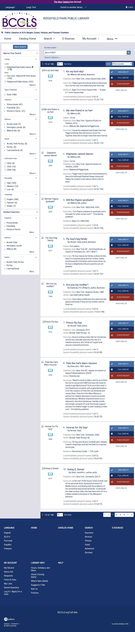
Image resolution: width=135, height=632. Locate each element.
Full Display (123, 78)
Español (7, 544)
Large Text (31, 7)
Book (9, 94)
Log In (130, 7)
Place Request (123, 84)
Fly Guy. (10, 147)
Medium (10, 186)
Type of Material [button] (10, 90)
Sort (108, 64)
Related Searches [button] (11, 212)
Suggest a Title (38, 585)
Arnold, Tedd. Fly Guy (15, 144)
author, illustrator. (82, 74)
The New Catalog (62, 2)
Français (8, 548)
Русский (8, 540)
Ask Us (34, 589)
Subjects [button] (7, 100)
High (9, 183)
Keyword (89, 533)
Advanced (89, 548)
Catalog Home (27, 38)
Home (7, 38)
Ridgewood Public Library (17, 82)
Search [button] (48, 38)
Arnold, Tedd (12, 124)
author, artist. (84, 472)
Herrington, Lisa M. (14, 127)
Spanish (10, 203)
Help (60, 563)
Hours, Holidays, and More (40, 569)
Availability (123, 72)
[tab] (20, 53)
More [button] (110, 39)
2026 (9, 163)
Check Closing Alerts (37, 575)
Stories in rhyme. (14, 111)
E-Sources (68, 38)
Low (9, 189)
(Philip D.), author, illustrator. (87, 288)
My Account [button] (89, 38)
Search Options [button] (51, 57)
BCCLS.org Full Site (68, 612)
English (10, 199)
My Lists (8, 583)
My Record (9, 568)
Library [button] (7, 59)
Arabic (10, 206)
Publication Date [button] (10, 158)
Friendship (11, 108)
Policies (35, 593)
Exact (87, 544)
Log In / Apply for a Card (13, 592)
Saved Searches (11, 587)
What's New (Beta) (39, 581)
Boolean (88, 552)
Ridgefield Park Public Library (66, 18)
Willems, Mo (12, 131)
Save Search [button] (20, 47)
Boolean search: (50, 48)
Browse (88, 536)
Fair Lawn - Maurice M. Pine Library (21, 76)
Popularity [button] (8, 178)
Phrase (88, 540)
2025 (9, 167)
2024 (9, 170)
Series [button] (6, 139)
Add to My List (121, 90)
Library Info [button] (38, 563)
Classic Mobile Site (120, 624)
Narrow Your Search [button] (12, 53)
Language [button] (8, 194)
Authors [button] (7, 119)
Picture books (12, 104)
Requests (8, 575)
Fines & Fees (10, 579)
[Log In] (126, 7)
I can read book (13, 150)
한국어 (7, 536)
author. (78, 203)
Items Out (8, 572)
